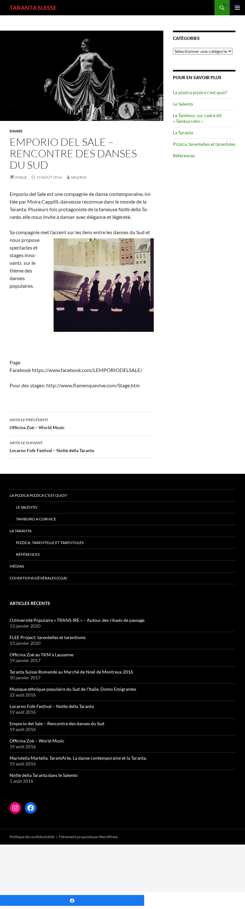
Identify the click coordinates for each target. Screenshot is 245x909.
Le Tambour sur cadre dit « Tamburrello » (197, 118)
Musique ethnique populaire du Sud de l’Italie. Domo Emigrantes (73, 689)
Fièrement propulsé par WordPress (88, 836)
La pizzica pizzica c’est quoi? (200, 92)
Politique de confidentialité (32, 836)
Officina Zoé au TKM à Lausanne (41, 654)
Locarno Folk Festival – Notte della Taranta (52, 446)
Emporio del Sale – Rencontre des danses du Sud (57, 723)
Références (184, 155)
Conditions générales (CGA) (38, 578)
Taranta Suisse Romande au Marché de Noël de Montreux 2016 (71, 671)
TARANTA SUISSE (33, 7)
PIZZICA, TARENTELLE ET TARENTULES (50, 542)
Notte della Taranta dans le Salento (44, 775)
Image (21, 177)
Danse (16, 131)
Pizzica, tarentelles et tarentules (204, 144)
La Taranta (183, 132)
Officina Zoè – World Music (37, 423)
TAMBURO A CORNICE (36, 519)
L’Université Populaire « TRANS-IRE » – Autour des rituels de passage (77, 620)
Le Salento (183, 104)
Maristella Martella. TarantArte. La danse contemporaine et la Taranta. (78, 758)
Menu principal (237, 7)
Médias (17, 566)
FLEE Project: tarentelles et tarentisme (47, 637)
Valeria (78, 177)
